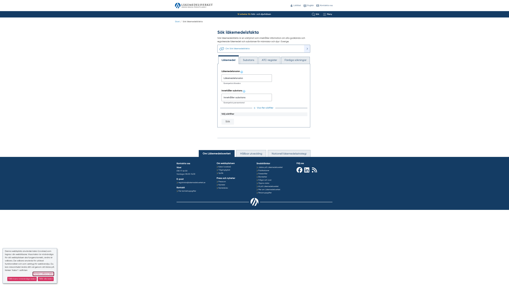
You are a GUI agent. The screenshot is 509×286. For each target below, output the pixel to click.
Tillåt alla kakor (46, 279)
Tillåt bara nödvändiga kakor (22, 279)
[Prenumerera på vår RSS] (315, 170)
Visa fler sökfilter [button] (265, 108)
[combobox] (247, 78)
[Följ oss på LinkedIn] (307, 170)
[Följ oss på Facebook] (300, 170)
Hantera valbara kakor (43, 274)
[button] (315, 14)
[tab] (217, 153)
